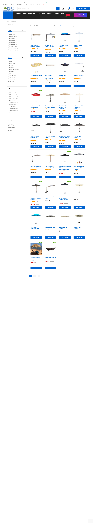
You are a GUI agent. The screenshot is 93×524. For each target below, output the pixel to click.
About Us (12, 4)
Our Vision (5, 4)
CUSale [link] (10, 130)
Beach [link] (10, 129)
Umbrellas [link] (11, 125)
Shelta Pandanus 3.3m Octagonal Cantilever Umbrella (64, 137)
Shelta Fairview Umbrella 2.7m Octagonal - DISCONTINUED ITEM (65, 168)
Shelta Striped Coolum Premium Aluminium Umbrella (79, 168)
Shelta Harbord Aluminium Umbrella (35, 228)
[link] (17, 34)
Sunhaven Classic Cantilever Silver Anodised (35, 137)
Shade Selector (83, 8)
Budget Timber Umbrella (79, 196)
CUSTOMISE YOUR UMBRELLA (80, 15)
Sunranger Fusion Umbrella (63, 228)
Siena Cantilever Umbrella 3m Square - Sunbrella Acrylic (50, 77)
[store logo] (9, 9)
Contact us (19, 4)
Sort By (72, 26)
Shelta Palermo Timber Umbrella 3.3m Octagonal (79, 107)
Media (31, 4)
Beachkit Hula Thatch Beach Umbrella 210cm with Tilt (36, 259)
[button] (17, 31)
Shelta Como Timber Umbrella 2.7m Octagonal (63, 107)
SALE (44, 4)
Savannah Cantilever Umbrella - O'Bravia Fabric (49, 46)
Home (8, 21)
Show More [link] (11, 81)
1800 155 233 (11, 2)
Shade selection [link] (12, 127)
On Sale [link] (10, 124)
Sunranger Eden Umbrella (77, 228)
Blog (26, 4)
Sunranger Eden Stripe (50, 227)
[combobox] (36, 8)
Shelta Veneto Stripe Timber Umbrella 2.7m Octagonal (36, 198)
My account (37, 4)
